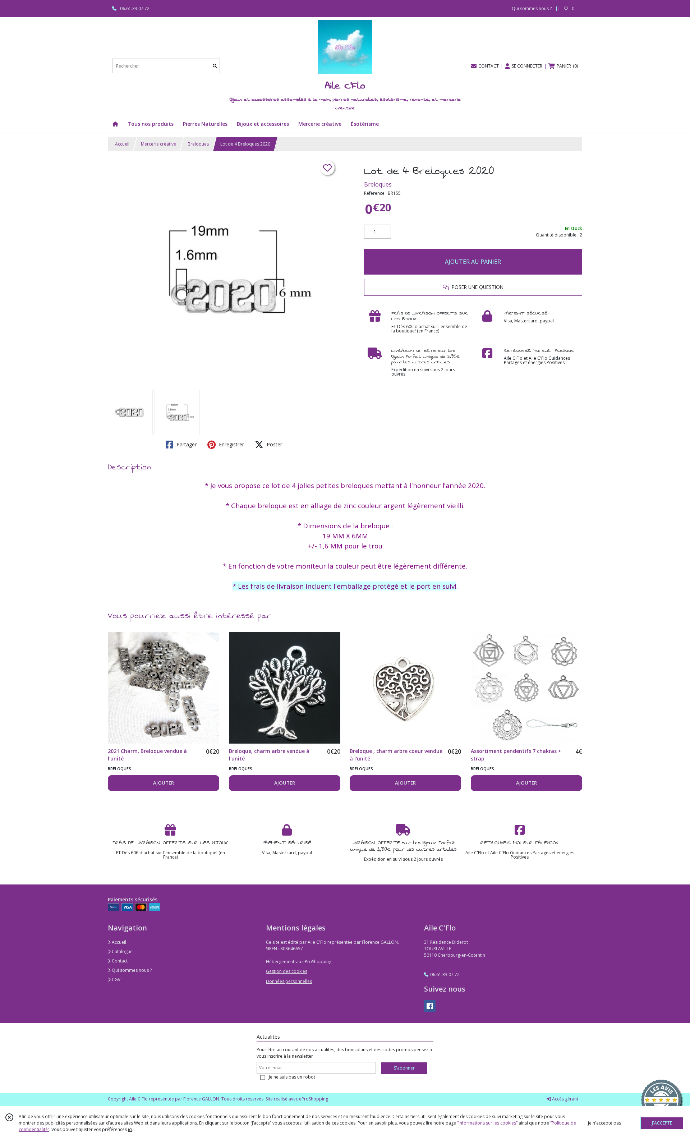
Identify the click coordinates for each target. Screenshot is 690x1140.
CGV (115, 979)
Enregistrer (230, 444)
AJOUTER (163, 783)
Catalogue (122, 951)
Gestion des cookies (286, 971)
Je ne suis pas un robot (292, 1077)
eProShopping (313, 1099)
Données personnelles (289, 981)
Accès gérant (564, 1099)
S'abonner (404, 1068)
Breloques (198, 144)
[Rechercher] (215, 66)
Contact (119, 961)
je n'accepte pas (604, 1123)
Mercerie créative (158, 144)
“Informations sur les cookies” (487, 1123)
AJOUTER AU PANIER (473, 262)
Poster (273, 444)
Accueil (122, 144)
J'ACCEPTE (662, 1123)
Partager (186, 444)
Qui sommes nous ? (131, 970)
